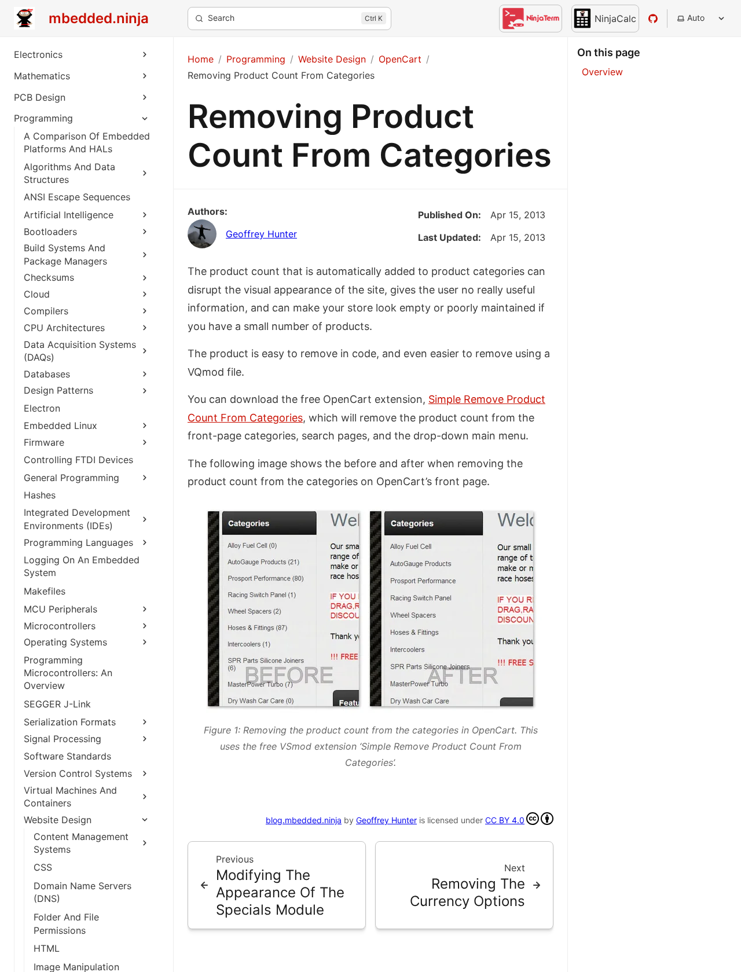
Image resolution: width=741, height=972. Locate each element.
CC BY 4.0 (504, 820)
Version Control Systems (78, 773)
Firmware (44, 442)
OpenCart (400, 59)
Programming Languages (78, 542)
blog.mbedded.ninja (304, 820)
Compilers (46, 311)
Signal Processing (62, 738)
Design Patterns (58, 390)
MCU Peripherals (60, 609)
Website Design (57, 820)
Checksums (49, 277)
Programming (43, 118)
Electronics (38, 54)
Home (201, 59)
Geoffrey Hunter (261, 234)
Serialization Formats (70, 722)
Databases (47, 374)
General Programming (71, 477)
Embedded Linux (60, 425)
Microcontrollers (60, 626)
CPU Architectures (64, 327)
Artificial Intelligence (68, 215)
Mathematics (42, 76)
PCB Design (39, 97)
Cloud (37, 294)
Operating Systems (65, 642)
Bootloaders (50, 231)
